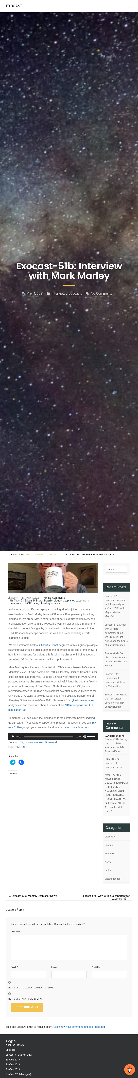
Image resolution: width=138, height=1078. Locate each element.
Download (51, 742)
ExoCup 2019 (13, 1069)
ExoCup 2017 (13, 1059)
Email (54, 967)
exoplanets (82, 600)
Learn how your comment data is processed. (79, 1026)
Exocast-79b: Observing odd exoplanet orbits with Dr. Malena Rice (116, 680)
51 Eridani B (28, 600)
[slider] (91, 736)
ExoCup (109, 845)
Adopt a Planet (49, 645)
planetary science (50, 603)
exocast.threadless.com (75, 727)
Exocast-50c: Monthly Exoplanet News (32, 896)
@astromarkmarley (83, 700)
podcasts (75, 293)
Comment (16, 931)
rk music (110, 759)
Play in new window (31, 742)
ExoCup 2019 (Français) (18, 1074)
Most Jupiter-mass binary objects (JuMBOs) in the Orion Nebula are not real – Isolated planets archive (116, 786)
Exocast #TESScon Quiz (19, 1054)
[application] (53, 736)
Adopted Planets (15, 1045)
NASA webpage (74, 705)
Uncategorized (112, 878)
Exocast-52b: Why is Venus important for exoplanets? (106, 897)
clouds (58, 600)
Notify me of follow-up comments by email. (31, 988)
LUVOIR (27, 603)
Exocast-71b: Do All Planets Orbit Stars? (115, 807)
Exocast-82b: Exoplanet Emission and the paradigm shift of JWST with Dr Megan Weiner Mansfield (116, 606)
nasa (35, 603)
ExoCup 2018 (13, 1064)
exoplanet (69, 600)
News (108, 862)
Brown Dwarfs (44, 600)
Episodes (10, 1049)
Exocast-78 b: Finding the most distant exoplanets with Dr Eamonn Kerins (116, 700)
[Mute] (84, 736)
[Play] (12, 736)
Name (14, 967)
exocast (14, 6)
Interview (58, 293)
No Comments (101, 293)
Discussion (110, 836)
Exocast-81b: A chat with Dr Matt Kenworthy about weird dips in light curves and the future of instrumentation (116, 634)
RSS (24, 747)
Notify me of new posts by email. (25, 999)
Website (96, 967)
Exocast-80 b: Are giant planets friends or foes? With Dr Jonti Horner (116, 659)
